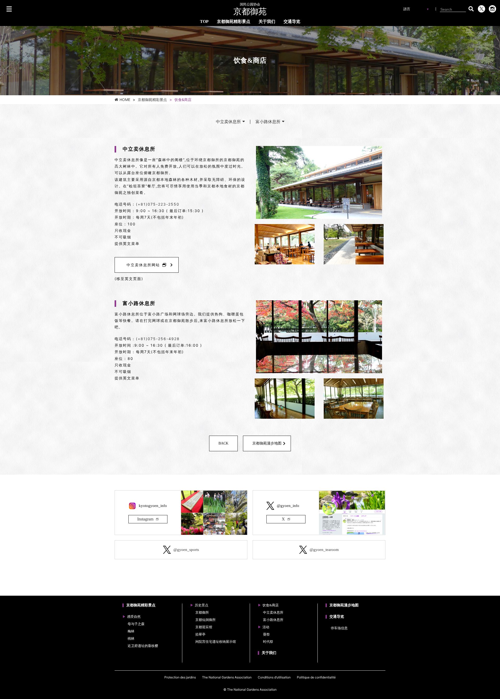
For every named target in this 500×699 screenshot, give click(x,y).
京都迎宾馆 (203, 627)
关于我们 (267, 21)
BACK (223, 443)
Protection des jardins (180, 677)
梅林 (131, 631)
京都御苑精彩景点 (233, 21)
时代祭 (268, 642)
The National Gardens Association (227, 677)
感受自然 (134, 617)
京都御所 (202, 612)
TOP (204, 21)
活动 (265, 627)
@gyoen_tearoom (324, 550)
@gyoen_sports (186, 550)
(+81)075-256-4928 (158, 338)
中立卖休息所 (228, 122)
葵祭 (266, 634)
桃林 (131, 638)
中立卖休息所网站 (143, 265)
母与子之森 (136, 624)
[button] (471, 9)
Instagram (145, 519)
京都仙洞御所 (205, 620)
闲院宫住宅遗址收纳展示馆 (215, 642)
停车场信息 (339, 628)
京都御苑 (250, 9)
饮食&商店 (270, 605)
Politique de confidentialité (316, 677)
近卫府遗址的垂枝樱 (143, 646)
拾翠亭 (200, 634)
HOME (125, 99)
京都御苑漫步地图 (267, 443)
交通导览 (292, 21)
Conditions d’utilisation (274, 677)
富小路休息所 (267, 122)
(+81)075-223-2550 (157, 204)
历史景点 (201, 605)
